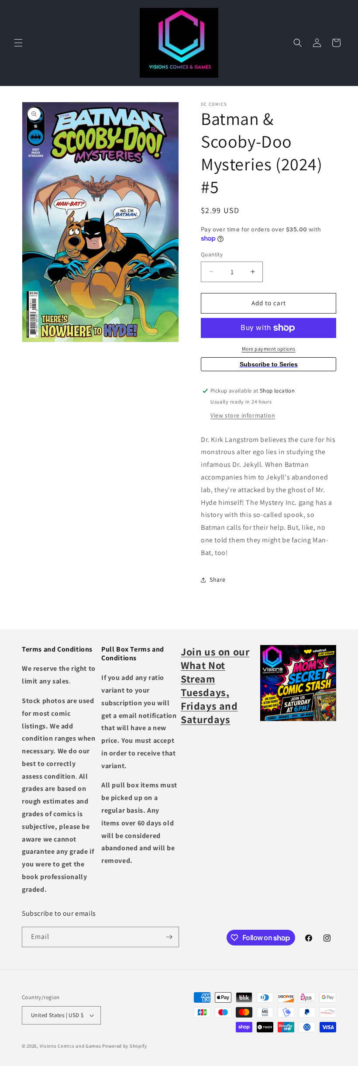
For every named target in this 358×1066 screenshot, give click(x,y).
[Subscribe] (169, 937)
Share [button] (218, 579)
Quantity (212, 254)
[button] (18, 42)
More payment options (269, 348)
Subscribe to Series (269, 364)
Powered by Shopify (124, 1046)
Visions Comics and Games (70, 1046)
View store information (242, 415)
